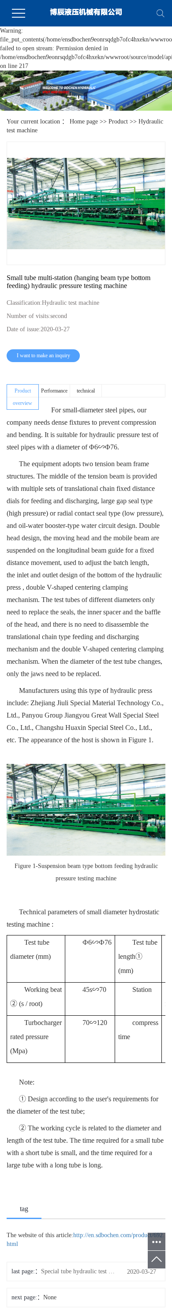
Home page (84, 121)
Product (118, 121)
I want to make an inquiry (43, 355)
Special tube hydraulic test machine (78, 1271)
